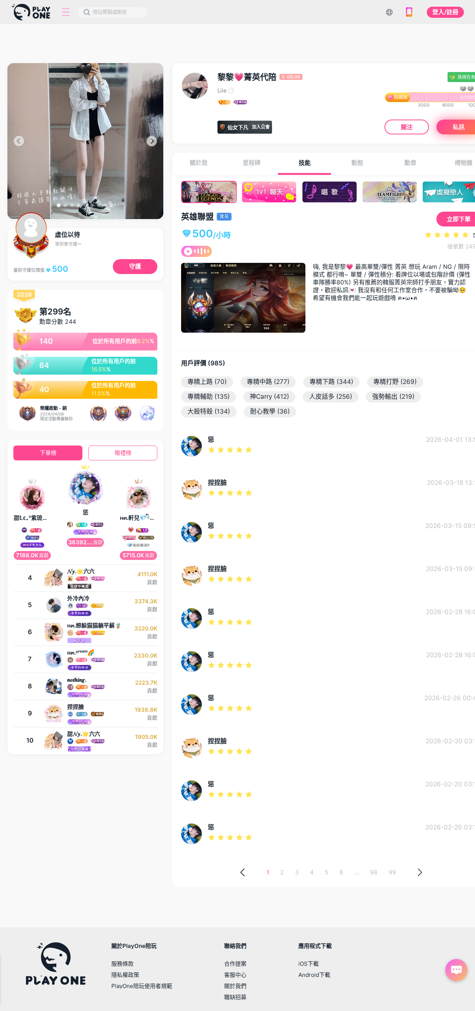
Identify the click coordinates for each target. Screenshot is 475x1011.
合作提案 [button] (235, 963)
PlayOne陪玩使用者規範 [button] (141, 986)
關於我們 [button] (235, 986)
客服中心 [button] (235, 975)
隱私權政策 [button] (125, 975)
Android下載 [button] (314, 975)
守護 (135, 266)
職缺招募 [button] (235, 997)
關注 (407, 126)
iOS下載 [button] (308, 963)
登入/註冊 (445, 12)
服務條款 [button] (122, 963)
